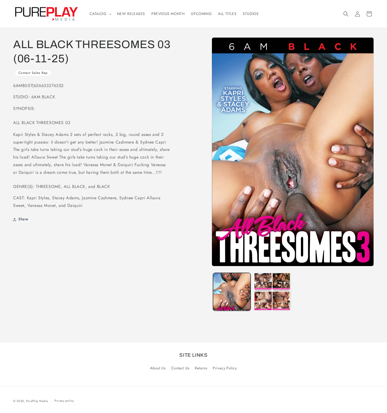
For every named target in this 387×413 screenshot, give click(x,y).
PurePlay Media (37, 401)
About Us (158, 368)
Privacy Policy (225, 368)
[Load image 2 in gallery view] (272, 292)
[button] (100, 13)
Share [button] (23, 219)
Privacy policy (64, 401)
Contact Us (180, 368)
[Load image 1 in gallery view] (232, 292)
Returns (201, 368)
